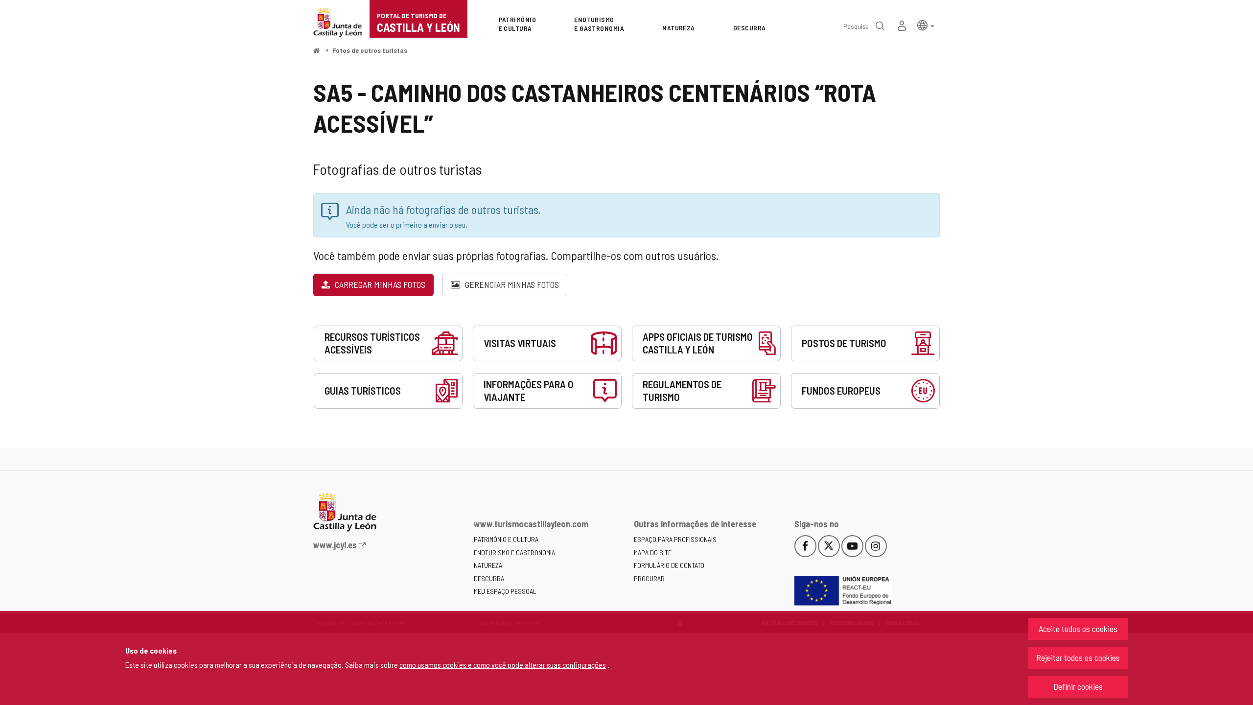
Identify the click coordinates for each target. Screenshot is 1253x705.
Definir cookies (1078, 686)
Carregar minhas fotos (379, 284)
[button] (925, 25)
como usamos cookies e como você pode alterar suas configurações (502, 664)
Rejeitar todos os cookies (1078, 657)
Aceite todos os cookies (1078, 628)
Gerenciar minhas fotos (511, 284)
